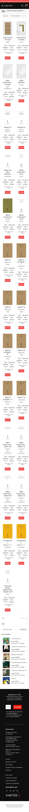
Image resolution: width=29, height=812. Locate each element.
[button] (3, 5)
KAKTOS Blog (9, 764)
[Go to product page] (7, 28)
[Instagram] (10, 790)
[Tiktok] (17, 790)
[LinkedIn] (14, 790)
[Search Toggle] (22, 6)
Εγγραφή (17, 707)
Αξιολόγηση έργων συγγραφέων (14, 767)
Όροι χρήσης (9, 775)
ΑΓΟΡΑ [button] (8, 57)
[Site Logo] (9, 6)
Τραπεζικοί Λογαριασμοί (12, 783)
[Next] (26, 618)
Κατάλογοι (8, 770)
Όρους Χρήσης (12, 713)
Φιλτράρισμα (23, 629)
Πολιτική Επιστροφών (11, 778)
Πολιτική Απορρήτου (11, 780)
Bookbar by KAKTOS (11, 762)
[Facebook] (7, 790)
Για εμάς (8, 759)
